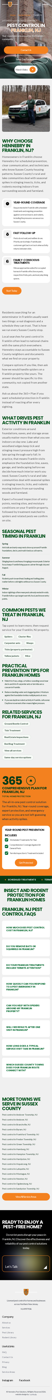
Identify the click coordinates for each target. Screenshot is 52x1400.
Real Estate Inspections (16, 737)
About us (6, 1322)
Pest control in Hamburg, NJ (15, 1149)
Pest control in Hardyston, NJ (16, 1159)
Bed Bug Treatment (14, 743)
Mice (27, 656)
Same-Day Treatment (26, 59)
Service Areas (24, 15)
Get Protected (26, 862)
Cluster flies (24, 636)
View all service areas (26, 1196)
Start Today (11, 290)
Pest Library (8, 1332)
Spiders (8, 636)
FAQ (4, 1352)
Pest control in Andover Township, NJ (20, 1114)
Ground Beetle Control (16, 723)
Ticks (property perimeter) (18, 649)
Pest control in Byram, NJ (14, 1129)
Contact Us (26, 50)
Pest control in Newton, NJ (15, 1178)
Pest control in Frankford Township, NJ (20, 1134)
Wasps (29, 643)
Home (13, 15)
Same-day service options (17, 757)
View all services (12, 750)
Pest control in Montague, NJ (16, 1173)
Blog (4, 1367)
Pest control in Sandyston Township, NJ (20, 1188)
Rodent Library (9, 1337)
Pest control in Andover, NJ (15, 1119)
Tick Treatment (12, 730)
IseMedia (33, 1394)
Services (6, 1327)
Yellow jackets (11, 656)
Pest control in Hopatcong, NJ (16, 1164)
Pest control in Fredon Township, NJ (19, 1139)
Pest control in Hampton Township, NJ (20, 1154)
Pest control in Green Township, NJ (18, 1144)
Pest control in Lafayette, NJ (15, 1169)
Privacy (5, 1362)
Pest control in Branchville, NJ (16, 1124)
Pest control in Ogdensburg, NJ (17, 1183)
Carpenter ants (12, 643)
